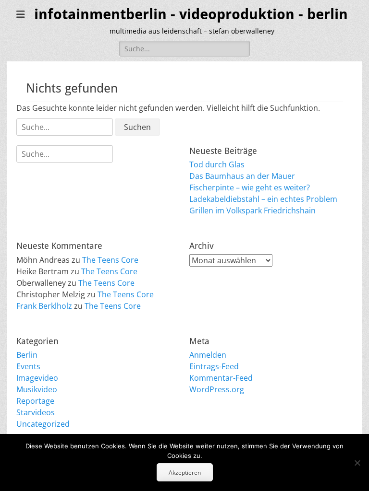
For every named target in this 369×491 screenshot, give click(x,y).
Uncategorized (43, 424)
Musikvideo (36, 389)
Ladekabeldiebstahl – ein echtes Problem (263, 199)
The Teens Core (110, 260)
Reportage (35, 401)
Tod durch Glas (217, 164)
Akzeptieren (185, 472)
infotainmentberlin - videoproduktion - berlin (191, 14)
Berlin (26, 355)
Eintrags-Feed (214, 366)
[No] (357, 463)
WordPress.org (216, 389)
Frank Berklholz (44, 306)
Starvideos (35, 412)
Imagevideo (37, 378)
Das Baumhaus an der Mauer (242, 176)
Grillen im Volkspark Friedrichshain (252, 210)
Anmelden (207, 355)
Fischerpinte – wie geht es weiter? (249, 187)
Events (28, 366)
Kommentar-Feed (221, 378)
